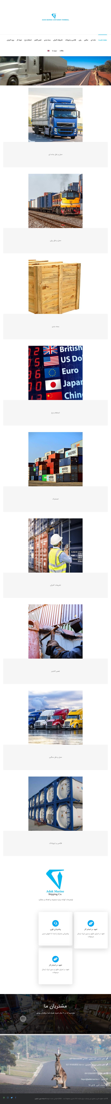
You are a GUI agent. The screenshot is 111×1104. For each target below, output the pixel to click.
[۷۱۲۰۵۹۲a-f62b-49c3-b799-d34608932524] (56, 260)
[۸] (55, 88)
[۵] (55, 519)
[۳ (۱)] (55, 691)
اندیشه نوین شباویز (40, 1098)
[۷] (55, 174)
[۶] (55, 432)
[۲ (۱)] (55, 777)
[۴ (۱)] (55, 605)
